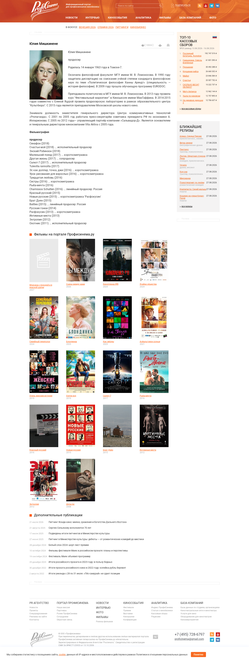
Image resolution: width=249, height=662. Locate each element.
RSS (199, 5)
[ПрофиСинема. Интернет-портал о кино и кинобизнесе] (45, 7)
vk (217, 5)
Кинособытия (117, 17)
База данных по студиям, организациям (200, 607)
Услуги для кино (188, 613)
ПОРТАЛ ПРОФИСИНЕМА (72, 603)
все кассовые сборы (191, 109)
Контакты (34, 620)
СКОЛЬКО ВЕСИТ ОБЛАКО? (191, 86)
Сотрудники (62, 616)
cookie (62, 654)
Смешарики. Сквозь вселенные (192, 61)
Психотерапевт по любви (192, 182)
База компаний (190, 17)
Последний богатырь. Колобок (192, 54)
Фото (212, 17)
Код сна (183, 172)
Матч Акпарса (189, 91)
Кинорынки (128, 616)
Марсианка (185, 178)
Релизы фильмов (104, 621)
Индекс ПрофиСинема (162, 607)
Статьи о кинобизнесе (162, 610)
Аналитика (143, 17)
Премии (127, 610)
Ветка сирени (186, 143)
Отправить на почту (168, 45)
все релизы (187, 206)
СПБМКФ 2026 (106, 27)
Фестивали (128, 607)
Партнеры (62, 610)
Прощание (188, 67)
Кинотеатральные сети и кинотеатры (199, 610)
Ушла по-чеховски (191, 96)
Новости (72, 17)
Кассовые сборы (159, 613)
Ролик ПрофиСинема (67, 613)
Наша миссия (63, 607)
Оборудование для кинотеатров (196, 616)
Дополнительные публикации (58, 515)
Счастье (187, 80)
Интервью (92, 17)
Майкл (186, 76)
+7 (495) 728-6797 (189, 634)
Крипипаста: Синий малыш (193, 189)
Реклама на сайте (38, 616)
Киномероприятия (190, 620)
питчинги (122, 27)
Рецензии (155, 616)
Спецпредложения (38, 613)
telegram (211, 5)
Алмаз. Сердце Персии (191, 136)
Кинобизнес (138, 27)
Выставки (128, 613)
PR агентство (39, 603)
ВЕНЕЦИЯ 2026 (87, 27)
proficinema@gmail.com (189, 639)
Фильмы (165, 17)
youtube (205, 5)
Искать (161, 6)
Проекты (33, 610)
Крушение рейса (191, 71)
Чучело (183, 165)
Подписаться (182, 5)
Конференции (130, 620)
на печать (160, 45)
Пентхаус (184, 149)
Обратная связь (64, 620)
